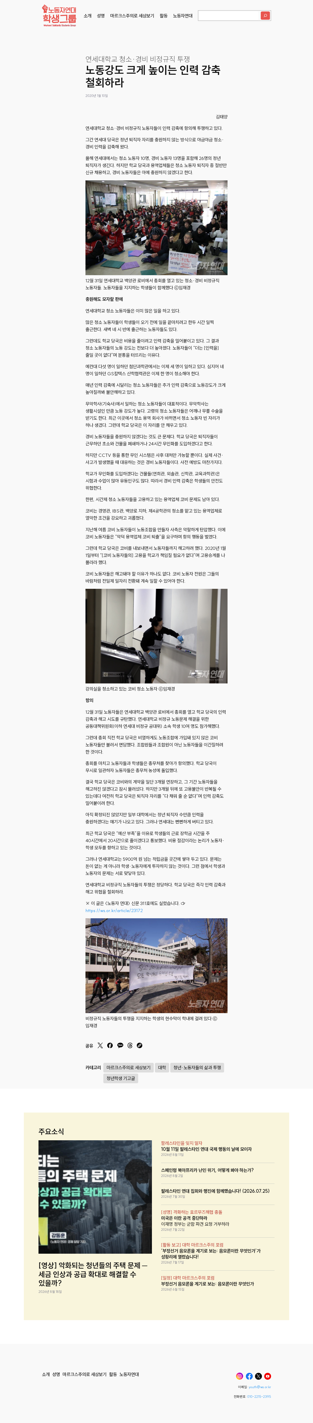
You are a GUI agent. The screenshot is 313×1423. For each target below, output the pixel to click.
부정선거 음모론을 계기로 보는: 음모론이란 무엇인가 (207, 1284)
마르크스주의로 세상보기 (129, 1067)
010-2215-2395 (259, 1397)
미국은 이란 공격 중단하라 (184, 1218)
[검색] (265, 15)
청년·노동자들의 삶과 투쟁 (197, 1067)
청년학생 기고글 (121, 1078)
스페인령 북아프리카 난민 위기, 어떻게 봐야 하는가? (207, 1170)
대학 (162, 1067)
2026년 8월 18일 (50, 1292)
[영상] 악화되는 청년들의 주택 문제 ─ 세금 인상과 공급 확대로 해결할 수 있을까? (92, 1274)
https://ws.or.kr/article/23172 (114, 910)
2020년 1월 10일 (96, 96)
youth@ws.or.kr (260, 1387)
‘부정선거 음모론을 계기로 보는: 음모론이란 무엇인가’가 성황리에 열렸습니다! (211, 1254)
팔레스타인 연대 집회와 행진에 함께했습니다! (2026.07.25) (215, 1191)
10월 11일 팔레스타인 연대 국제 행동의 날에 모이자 (206, 1149)
